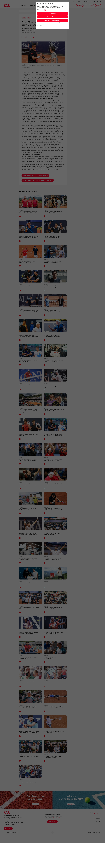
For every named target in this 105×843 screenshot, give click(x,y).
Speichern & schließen (52, 16)
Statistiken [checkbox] (48, 10)
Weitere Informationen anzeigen (52, 22)
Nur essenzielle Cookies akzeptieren (52, 20)
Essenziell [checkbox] (41, 10)
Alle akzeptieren (52, 13)
